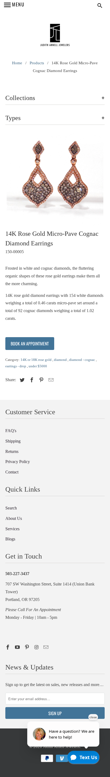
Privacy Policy (17, 461)
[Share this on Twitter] (21, 380)
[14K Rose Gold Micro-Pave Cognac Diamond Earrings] (55, 181)
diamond (61, 360)
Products (37, 63)
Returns (11, 451)
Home (17, 63)
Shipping (13, 441)
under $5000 (38, 366)
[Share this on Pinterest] (40, 380)
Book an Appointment (30, 343)
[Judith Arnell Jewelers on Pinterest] (27, 647)
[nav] (14, 5)
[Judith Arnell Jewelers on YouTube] (18, 647)
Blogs (10, 539)
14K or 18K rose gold (36, 360)
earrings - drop (16, 366)
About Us (13, 518)
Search (11, 508)
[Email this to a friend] (50, 380)
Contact (11, 472)
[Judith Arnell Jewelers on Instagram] (37, 647)
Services (12, 529)
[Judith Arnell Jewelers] (55, 35)
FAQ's (10, 430)
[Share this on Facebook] (31, 380)
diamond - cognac (82, 360)
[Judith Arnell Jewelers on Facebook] (8, 647)
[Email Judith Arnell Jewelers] (46, 647)
